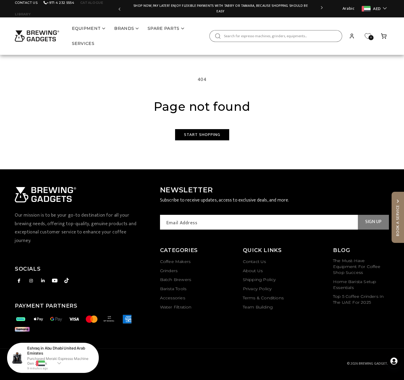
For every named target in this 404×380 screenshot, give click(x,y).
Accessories (172, 298)
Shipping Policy (259, 279)
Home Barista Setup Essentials (354, 284)
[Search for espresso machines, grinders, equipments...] (218, 36)
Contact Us (26, 3)
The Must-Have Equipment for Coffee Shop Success (357, 266)
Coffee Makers (175, 261)
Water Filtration (176, 307)
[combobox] (275, 36)
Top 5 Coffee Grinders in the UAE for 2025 (358, 299)
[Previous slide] (119, 8)
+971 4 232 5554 (60, 3)
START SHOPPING (202, 134)
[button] (383, 36)
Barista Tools (173, 288)
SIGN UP (373, 222)
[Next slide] (322, 8)
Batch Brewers (175, 279)
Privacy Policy (257, 288)
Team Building (258, 307)
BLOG (341, 250)
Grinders (168, 270)
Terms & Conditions (263, 298)
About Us (253, 270)
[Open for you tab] (394, 361)
